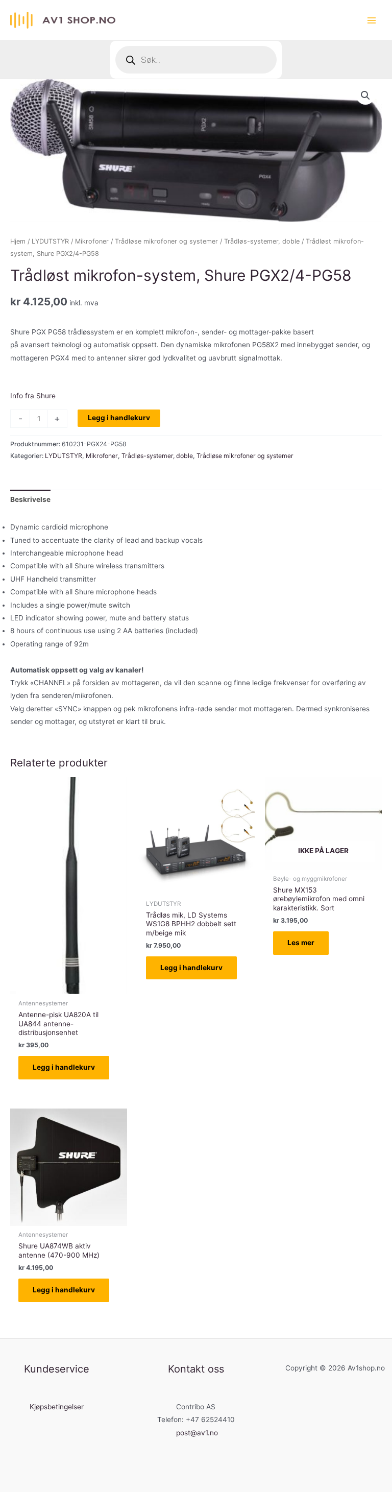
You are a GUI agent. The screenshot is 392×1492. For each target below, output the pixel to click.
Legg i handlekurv (119, 418)
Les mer (300, 942)
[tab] (30, 500)
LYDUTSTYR (50, 241)
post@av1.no (197, 1433)
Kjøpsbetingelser (57, 1407)
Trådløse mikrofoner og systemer (166, 241)
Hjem (18, 241)
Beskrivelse (30, 499)
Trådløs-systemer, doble (262, 241)
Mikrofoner (92, 241)
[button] (365, 95)
